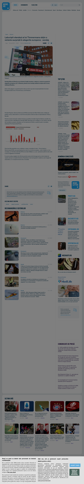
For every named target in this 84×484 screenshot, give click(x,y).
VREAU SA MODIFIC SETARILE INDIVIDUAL (74, 472)
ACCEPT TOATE (75, 465)
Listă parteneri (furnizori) (44, 480)
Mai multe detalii (11, 472)
